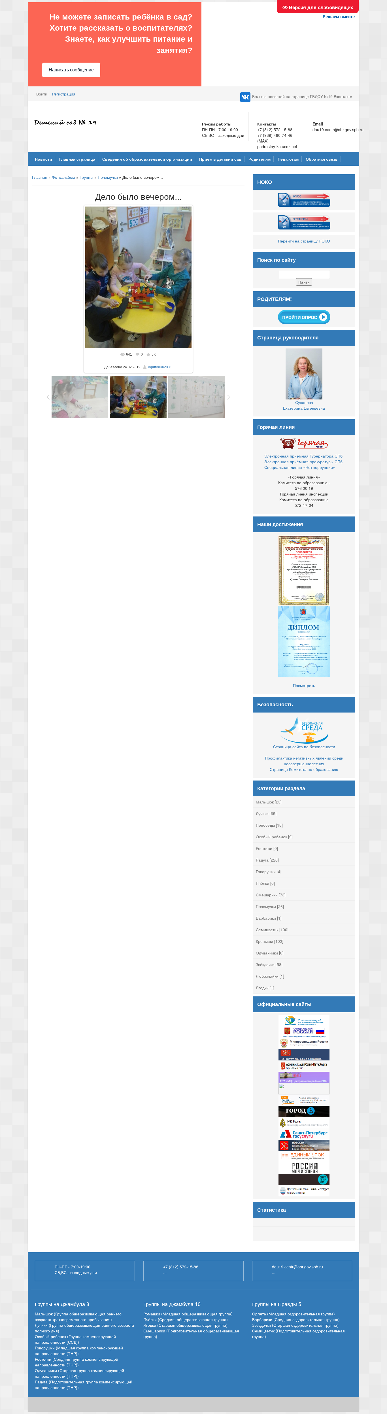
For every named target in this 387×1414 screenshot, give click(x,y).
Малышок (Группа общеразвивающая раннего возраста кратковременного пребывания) (78, 1316)
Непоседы (265, 825)
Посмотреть (304, 685)
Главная (39, 177)
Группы (86, 177)
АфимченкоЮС (160, 367)
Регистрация (63, 94)
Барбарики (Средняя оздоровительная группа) (296, 1319)
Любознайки (267, 976)
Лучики (262, 813)
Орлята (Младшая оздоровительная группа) (293, 1314)
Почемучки (108, 177)
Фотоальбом (63, 177)
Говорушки (266, 871)
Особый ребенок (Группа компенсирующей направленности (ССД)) (75, 1339)
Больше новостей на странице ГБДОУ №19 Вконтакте (302, 96)
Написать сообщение (71, 69)
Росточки (264, 848)
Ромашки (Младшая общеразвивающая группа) (188, 1314)
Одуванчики (267, 953)
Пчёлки (262, 883)
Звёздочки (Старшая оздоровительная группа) (295, 1325)
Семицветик (267, 929)
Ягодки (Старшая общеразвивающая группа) (185, 1325)
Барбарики (266, 918)
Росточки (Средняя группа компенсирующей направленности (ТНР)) (76, 1362)
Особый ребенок (271, 836)
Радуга (262, 860)
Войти (41, 94)
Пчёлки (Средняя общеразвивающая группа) (185, 1319)
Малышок (265, 802)
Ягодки (262, 987)
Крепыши (264, 941)
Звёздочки (265, 964)
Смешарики (267, 895)
